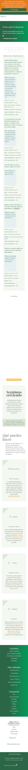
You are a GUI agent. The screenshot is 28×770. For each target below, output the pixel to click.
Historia (11, 147)
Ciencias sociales (14, 273)
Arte (14, 694)
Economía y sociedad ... (14, 367)
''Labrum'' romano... (15, 679)
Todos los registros (14, 651)
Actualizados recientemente (14, 656)
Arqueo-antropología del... (15, 682)
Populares (14, 660)
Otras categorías (14, 711)
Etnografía (14, 699)
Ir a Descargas (14, 9)
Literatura (12, 100)
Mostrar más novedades (14, 379)
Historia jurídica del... (14, 336)
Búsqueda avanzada (10, 38)
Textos (14, 713)
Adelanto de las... (14, 670)
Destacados (14, 658)
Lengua (14, 706)
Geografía (14, 701)
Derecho (12, 187)
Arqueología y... (15, 673)
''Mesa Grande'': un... (14, 676)
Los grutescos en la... (14, 320)
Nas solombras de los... (14, 351)
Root (16, 308)
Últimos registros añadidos (14, 653)
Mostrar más (14, 685)
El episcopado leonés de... (14, 305)
